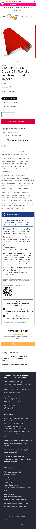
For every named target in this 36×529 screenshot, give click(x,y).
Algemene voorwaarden (14, 522)
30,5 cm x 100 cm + (10, 106)
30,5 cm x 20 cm (9, 98)
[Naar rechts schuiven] (22, 62)
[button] (4, 17)
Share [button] (5, 146)
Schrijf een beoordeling (18, 344)
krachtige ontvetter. (21, 188)
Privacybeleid (28, 519)
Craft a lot (17, 516)
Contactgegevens (11, 525)
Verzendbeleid (26, 522)
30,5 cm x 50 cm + (10, 102)
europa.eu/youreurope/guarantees (10, 297)
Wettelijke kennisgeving (24, 525)
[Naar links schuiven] (14, 62)
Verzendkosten (18, 86)
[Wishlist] (27, 17)
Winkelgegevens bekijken (12, 135)
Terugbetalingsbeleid (16, 519)
